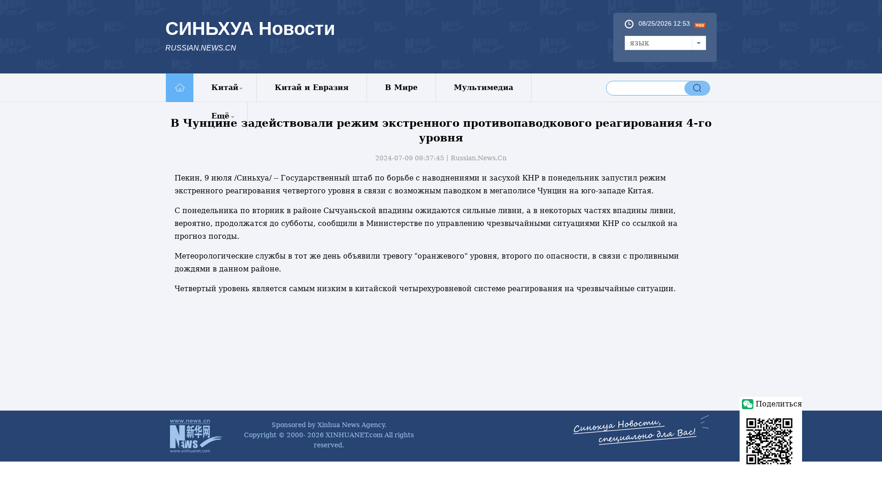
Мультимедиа (483, 87)
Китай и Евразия (312, 87)
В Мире (401, 87)
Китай (224, 87)
